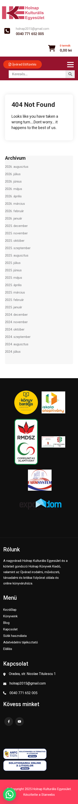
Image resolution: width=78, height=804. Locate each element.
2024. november (16, 322)
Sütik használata (15, 636)
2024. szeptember (18, 337)
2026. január (13, 218)
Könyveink (10, 616)
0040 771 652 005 (30, 34)
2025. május (13, 278)
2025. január (13, 307)
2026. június (13, 181)
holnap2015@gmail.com (32, 28)
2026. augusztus (16, 167)
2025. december (16, 226)
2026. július (13, 174)
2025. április (13, 285)
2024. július (13, 352)
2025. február (14, 300)
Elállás (7, 649)
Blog (6, 623)
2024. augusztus (16, 344)
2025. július (13, 263)
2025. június (13, 270)
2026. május (13, 189)
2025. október (14, 241)
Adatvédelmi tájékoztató (20, 642)
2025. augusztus (16, 255)
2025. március (15, 292)
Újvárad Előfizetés (23, 64)
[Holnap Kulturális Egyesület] (23, 13)
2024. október (14, 329)
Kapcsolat (10, 629)
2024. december (16, 315)
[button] (9, 794)
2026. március (15, 204)
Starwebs (48, 795)
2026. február (14, 211)
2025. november (16, 233)
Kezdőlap (9, 610)
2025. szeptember (18, 248)
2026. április (13, 196)
